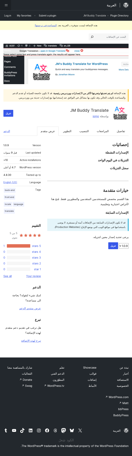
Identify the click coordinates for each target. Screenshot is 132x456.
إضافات (92, 379)
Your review (33, 276)
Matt (124, 403)
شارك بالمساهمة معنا (19, 367)
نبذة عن (124, 367)
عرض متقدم (48, 131)
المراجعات (103, 131)
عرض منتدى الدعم (30, 308)
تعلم (61, 367)
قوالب (92, 373)
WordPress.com (117, 397)
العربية (116, 430)
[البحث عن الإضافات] (92, 36)
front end (9, 197)
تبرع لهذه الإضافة (31, 340)
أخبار (126, 373)
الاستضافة (123, 379)
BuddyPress (121, 415)
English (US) (10, 182)
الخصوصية (123, 385)
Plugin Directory (119, 15)
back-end (10, 190)
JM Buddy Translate (89, 110)
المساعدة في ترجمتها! (46, 25)
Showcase (89, 367)
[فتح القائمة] (5, 5)
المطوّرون (58, 379)
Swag (27, 385)
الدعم (6, 131)
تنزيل (8, 113)
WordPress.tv (54, 385)
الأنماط (92, 385)
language (18, 204)
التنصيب (84, 131)
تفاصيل (121, 131)
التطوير (67, 131)
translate (9, 211)
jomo (96, 116)
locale (8, 204)
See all (7, 276)
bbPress (123, 409)
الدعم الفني (57, 373)
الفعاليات (27, 373)
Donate (25, 379)
